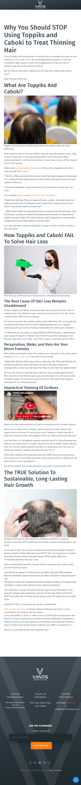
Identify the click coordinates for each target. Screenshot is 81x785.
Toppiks (16, 59)
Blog (50, 770)
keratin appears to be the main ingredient (36, 195)
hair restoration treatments (28, 168)
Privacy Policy (57, 770)
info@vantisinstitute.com (67, 709)
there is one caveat (21, 356)
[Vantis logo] (40, 5)
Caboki (28, 59)
